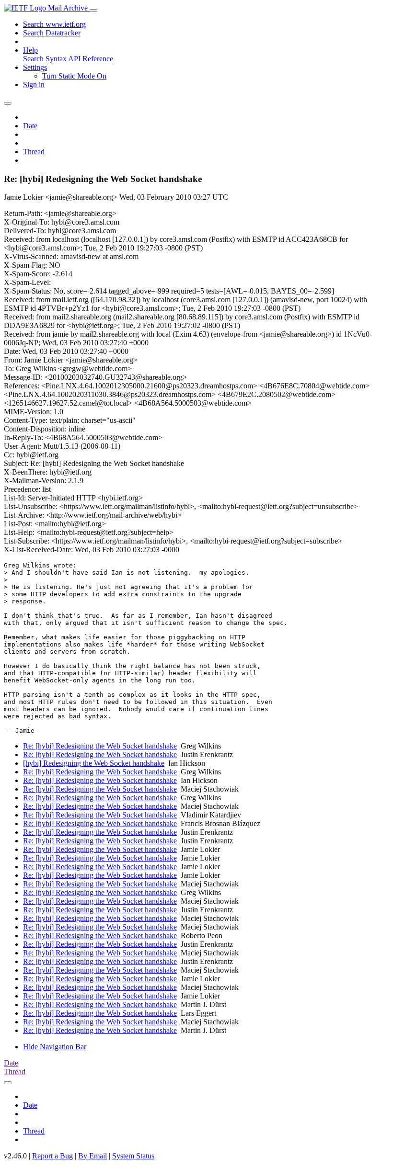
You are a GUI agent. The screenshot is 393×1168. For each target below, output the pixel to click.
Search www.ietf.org (54, 24)
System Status (133, 1156)
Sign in (34, 84)
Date (30, 126)
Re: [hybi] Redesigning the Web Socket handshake (100, 746)
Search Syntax (45, 59)
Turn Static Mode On (74, 76)
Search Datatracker (52, 33)
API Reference (90, 59)
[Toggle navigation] (93, 10)
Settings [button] (35, 67)
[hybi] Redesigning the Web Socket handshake (93, 763)
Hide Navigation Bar (54, 1047)
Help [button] (30, 50)
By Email (92, 1156)
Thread (34, 151)
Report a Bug (52, 1156)
